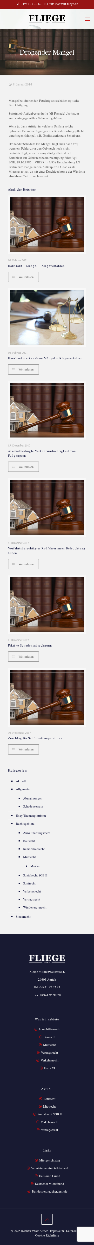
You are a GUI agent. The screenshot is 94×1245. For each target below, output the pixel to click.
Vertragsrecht (31, 899)
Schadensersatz (33, 806)
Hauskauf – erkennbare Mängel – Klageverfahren (45, 358)
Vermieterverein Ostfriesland (49, 1168)
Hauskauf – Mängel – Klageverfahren (36, 265)
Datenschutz (74, 1230)
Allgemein (23, 789)
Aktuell (21, 781)
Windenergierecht (35, 907)
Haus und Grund (49, 1176)
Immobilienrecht (34, 849)
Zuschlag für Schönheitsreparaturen (35, 738)
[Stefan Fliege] (47, 18)
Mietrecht (29, 857)
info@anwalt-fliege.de (63, 3)
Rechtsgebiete (25, 823)
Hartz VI (49, 1068)
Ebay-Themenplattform (31, 815)
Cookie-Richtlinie (47, 1235)
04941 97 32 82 (31, 3)
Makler (35, 866)
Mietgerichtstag (49, 1160)
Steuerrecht (23, 916)
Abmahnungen (32, 798)
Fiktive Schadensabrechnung (30, 645)
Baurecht (29, 841)
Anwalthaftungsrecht (36, 833)
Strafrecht (29, 883)
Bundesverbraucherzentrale (49, 1191)
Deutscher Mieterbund (49, 1183)
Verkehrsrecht (32, 891)
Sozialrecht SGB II (35, 875)
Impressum (57, 1230)
